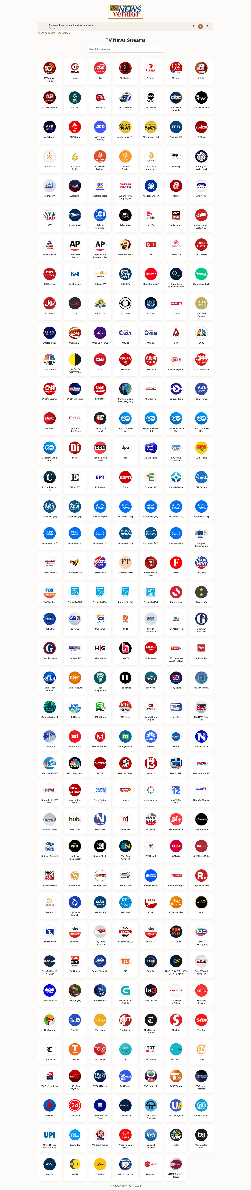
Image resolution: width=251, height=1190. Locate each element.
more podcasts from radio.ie (54, 32)
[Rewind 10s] (193, 26)
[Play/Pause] (200, 26)
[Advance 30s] (207, 26)
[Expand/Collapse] (43, 26)
